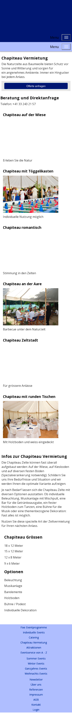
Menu (54, 37)
